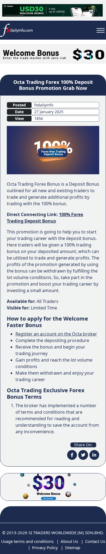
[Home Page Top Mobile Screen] (53, 53)
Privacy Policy (45, 547)
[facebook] (72, 455)
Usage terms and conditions (27, 541)
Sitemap (72, 547)
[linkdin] (94, 455)
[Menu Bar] (100, 30)
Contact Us (95, 541)
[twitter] (83, 455)
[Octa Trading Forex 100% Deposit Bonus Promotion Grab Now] (53, 150)
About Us (69, 541)
